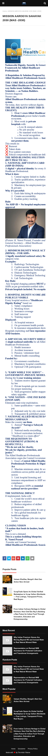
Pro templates (37, 752)
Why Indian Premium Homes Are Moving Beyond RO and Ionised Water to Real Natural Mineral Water (29, 639)
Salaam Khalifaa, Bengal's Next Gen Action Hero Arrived (28, 580)
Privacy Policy (33, 749)
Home (5, 11)
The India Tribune (24, 752)
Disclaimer (21, 749)
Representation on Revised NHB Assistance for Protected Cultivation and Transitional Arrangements (28, 650)
